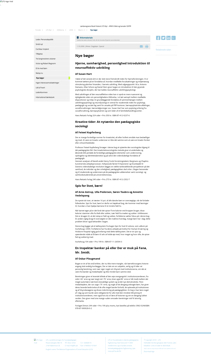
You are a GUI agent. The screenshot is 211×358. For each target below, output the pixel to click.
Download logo (149, 351)
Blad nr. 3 (81, 30)
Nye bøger (94, 30)
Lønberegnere (85, 26)
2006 (71, 30)
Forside (38, 30)
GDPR (129, 26)
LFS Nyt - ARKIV (107, 26)
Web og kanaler (120, 26)
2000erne (60, 30)
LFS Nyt (49, 30)
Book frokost (96, 26)
